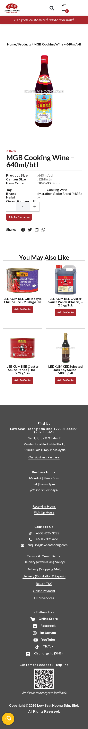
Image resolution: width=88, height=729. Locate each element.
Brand (11, 193)
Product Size (17, 175)
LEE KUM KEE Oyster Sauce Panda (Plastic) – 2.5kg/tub (65, 302)
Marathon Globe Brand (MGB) (60, 193)
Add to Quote (22, 309)
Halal (10, 197)
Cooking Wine (57, 190)
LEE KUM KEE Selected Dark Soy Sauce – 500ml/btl (65, 369)
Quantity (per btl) (21, 201)
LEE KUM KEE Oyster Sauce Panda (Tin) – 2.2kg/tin (23, 369)
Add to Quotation (19, 217)
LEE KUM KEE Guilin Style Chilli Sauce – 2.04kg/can (22, 300)
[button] (52, 8)
